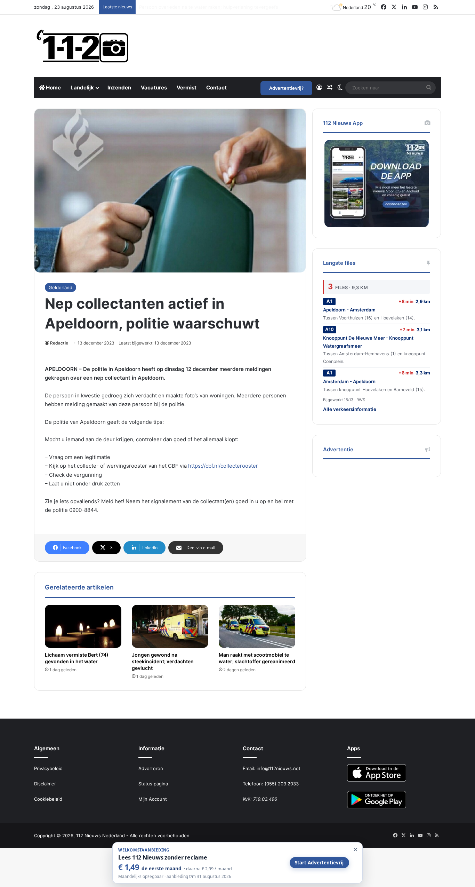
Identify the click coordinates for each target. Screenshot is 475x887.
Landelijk (82, 87)
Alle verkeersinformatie (349, 409)
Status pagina (153, 783)
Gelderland (60, 287)
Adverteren (150, 768)
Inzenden (119, 87)
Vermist (186, 87)
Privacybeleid (48, 768)
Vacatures (154, 87)
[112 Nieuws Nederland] (82, 46)
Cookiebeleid (48, 799)
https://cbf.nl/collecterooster (223, 465)
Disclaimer (45, 783)
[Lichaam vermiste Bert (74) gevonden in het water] (83, 626)
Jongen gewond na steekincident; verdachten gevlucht (163, 661)
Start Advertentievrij (319, 863)
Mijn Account (152, 799)
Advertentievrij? (286, 88)
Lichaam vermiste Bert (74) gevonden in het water (76, 658)
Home (53, 87)
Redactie (59, 343)
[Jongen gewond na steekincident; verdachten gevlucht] (170, 626)
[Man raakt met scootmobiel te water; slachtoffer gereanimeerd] (257, 626)
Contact (216, 87)
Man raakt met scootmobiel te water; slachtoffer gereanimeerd (257, 658)
